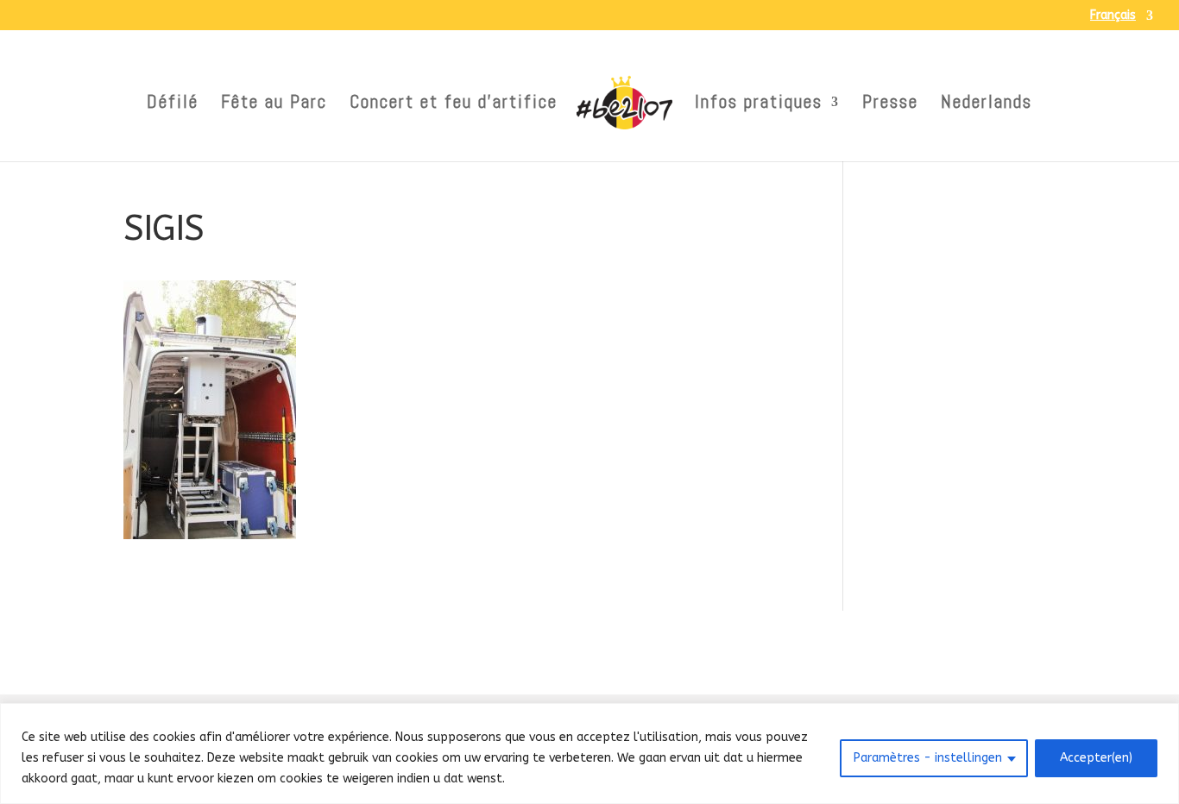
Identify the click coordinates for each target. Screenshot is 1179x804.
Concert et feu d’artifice (454, 104)
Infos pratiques (759, 104)
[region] (589, 753)
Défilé (173, 104)
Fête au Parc (274, 104)
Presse (890, 104)
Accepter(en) (1096, 758)
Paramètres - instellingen (928, 758)
